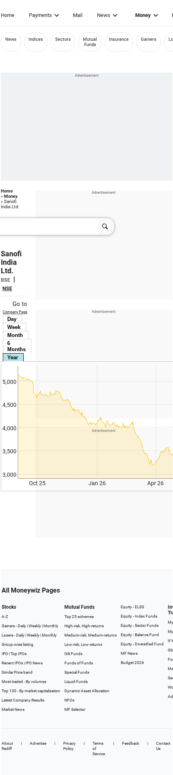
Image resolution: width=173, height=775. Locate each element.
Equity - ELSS (132, 607)
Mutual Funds (90, 42)
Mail (77, 15)
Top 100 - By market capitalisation (31, 690)
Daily (22, 625)
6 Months (16, 346)
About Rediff (7, 746)
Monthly (50, 625)
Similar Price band (17, 672)
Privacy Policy (69, 746)
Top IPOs (18, 653)
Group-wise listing (17, 644)
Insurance (119, 39)
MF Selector (74, 709)
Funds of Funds (78, 663)
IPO (5, 653)
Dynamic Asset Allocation (86, 690)
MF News (129, 653)
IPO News (34, 663)
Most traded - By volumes (24, 681)
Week (14, 327)
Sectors (63, 39)
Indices (36, 39)
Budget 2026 (132, 662)
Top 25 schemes (79, 616)
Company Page (15, 312)
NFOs (69, 700)
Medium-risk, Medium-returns (90, 635)
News (103, 15)
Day (11, 319)
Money (143, 15)
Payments (40, 15)
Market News (13, 709)
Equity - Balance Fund (140, 634)
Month (15, 335)
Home (7, 15)
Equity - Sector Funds (140, 625)
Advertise (38, 743)
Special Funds (76, 672)
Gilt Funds (73, 653)
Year (12, 357)
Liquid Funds (76, 681)
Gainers (149, 39)
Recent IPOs (12, 663)
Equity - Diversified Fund (142, 644)
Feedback (130, 743)
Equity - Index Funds (139, 616)
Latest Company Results (23, 700)
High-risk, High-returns (84, 625)
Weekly (35, 625)
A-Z (5, 616)
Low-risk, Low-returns (83, 644)
